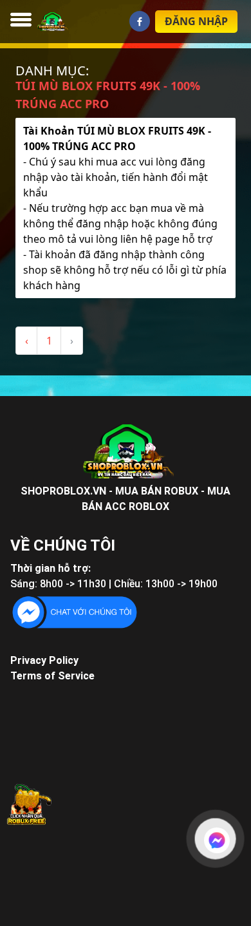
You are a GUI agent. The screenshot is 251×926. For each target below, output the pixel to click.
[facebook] (139, 21)
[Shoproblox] (41, 21)
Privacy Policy (44, 660)
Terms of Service (52, 676)
